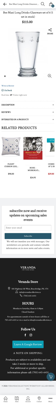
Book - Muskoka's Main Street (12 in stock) (33, 169)
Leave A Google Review (28, 344)
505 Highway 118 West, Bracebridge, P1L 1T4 (29, 288)
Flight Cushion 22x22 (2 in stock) (11, 165)
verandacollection (18, 386)
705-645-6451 (10, 320)
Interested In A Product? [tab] (15, 119)
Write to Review (7, 86)
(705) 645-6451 (30, 295)
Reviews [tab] (6, 112)
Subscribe (28, 236)
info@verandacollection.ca (30, 292)
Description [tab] (7, 105)
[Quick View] (16, 140)
